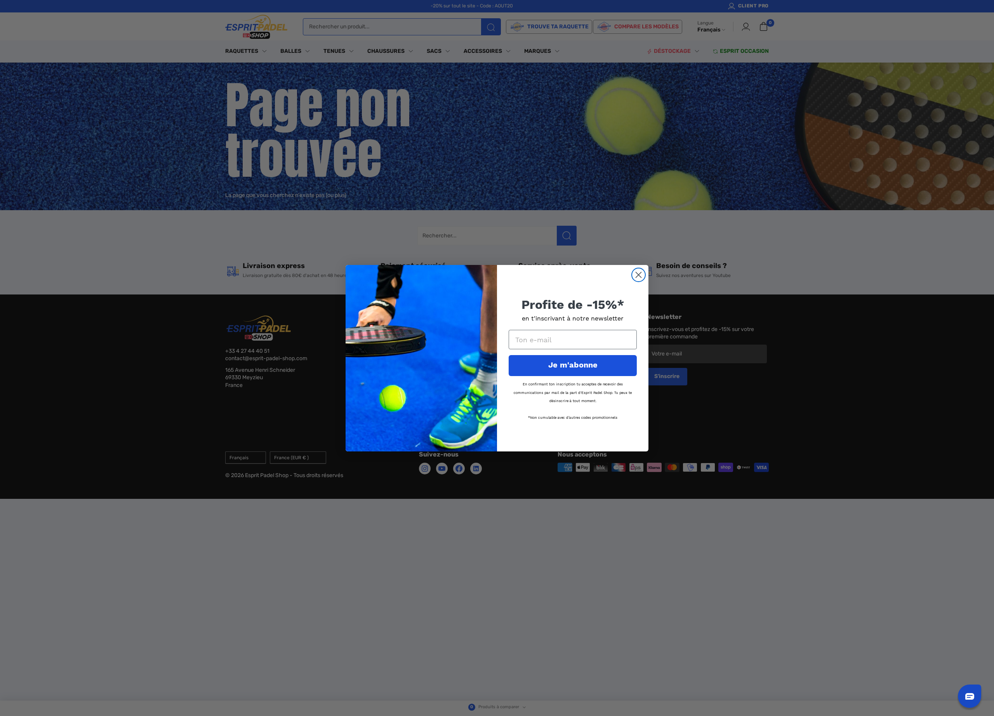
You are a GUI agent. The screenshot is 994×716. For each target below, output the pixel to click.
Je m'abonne (573, 365)
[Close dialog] (638, 275)
